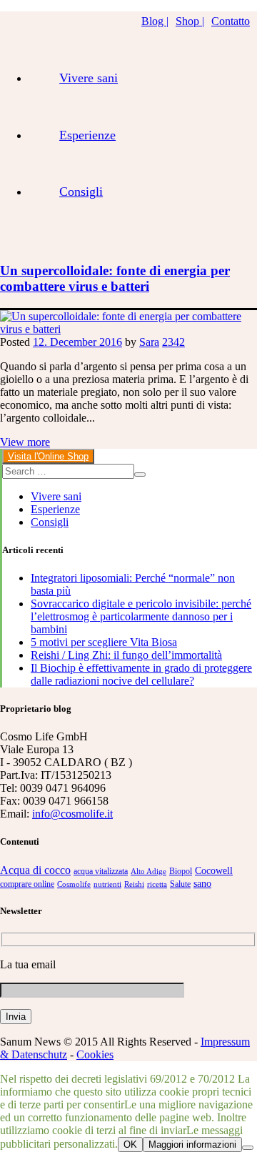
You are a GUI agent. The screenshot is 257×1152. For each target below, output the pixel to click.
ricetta (157, 884)
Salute (180, 884)
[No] (247, 1148)
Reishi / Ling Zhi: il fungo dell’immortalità (126, 655)
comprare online (27, 884)
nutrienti (107, 884)
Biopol (180, 871)
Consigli (81, 191)
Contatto (230, 21)
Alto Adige (148, 871)
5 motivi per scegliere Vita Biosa (104, 642)
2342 (173, 342)
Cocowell (214, 870)
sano (202, 883)
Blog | (154, 21)
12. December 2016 (77, 342)
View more (25, 442)
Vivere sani (88, 78)
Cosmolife (74, 884)
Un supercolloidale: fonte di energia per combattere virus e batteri (115, 278)
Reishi (134, 884)
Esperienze (87, 135)
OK (130, 1144)
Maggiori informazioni (192, 1144)
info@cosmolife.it (72, 814)
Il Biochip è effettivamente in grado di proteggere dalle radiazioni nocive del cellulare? (141, 674)
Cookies (95, 1054)
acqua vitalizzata (101, 871)
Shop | (190, 21)
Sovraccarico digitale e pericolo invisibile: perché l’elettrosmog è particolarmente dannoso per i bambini (141, 616)
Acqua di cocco (35, 870)
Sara (149, 342)
